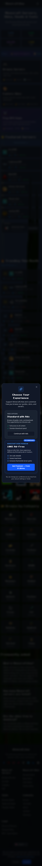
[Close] (36, 387)
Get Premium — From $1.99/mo (21, 467)
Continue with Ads (21, 433)
